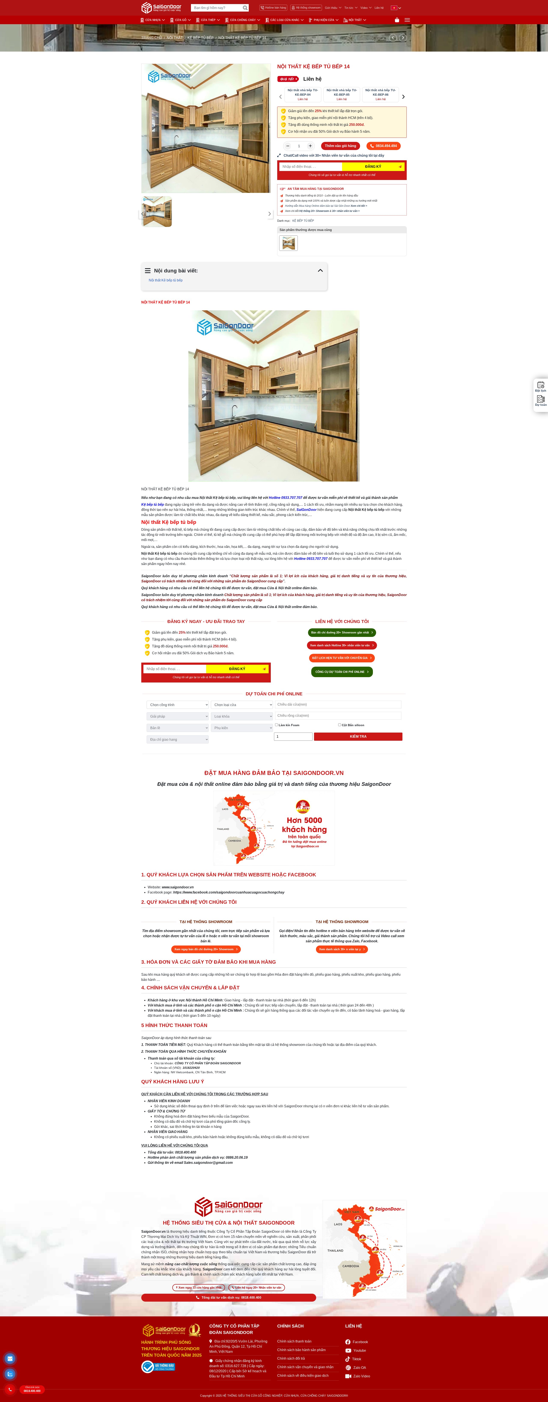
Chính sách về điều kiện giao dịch (303, 1375)
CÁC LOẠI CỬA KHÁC (284, 20)
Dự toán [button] (540, 404)
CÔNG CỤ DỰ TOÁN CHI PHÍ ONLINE (340, 671)
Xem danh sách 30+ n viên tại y (340, 949)
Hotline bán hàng (275, 7)
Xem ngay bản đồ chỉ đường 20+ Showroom (204, 949)
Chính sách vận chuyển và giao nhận (305, 1367)
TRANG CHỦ (151, 38)
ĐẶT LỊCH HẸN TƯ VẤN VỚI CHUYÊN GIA (340, 658)
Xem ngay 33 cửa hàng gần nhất (200, 1287)
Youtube (359, 1350)
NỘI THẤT (355, 20)
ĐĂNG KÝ (373, 166)
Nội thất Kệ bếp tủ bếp (166, 280)
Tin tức (348, 7)
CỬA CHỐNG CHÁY (243, 20)
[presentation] (142, 214)
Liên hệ (379, 7)
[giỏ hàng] (397, 20)
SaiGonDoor (306, 509)
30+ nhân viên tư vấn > (346, 211)
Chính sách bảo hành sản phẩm (301, 1350)
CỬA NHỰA (153, 20)
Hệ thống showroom (308, 7)
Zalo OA (359, 1367)
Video (364, 7)
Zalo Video (361, 1376)
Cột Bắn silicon (352, 725)
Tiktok (356, 1359)
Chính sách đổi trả (291, 1358)
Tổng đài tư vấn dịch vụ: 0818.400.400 (231, 1297)
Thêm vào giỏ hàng (340, 146)
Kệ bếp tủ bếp (152, 504)
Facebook (360, 1342)
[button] (10, 1358)
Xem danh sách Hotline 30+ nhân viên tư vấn (340, 645)
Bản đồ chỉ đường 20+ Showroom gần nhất (340, 632)
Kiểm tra (358, 736)
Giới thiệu (331, 7)
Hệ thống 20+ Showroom (314, 211)
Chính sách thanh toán (294, 1341)
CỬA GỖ (180, 20)
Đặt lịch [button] (540, 390)
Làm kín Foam (288, 725)
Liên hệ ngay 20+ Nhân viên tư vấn (258, 1287)
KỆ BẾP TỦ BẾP (201, 38)
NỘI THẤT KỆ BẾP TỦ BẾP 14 (165, 302)
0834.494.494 (386, 146)
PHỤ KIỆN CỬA (324, 20)
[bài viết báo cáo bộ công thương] (172, 1366)
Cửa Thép (208, 20)
